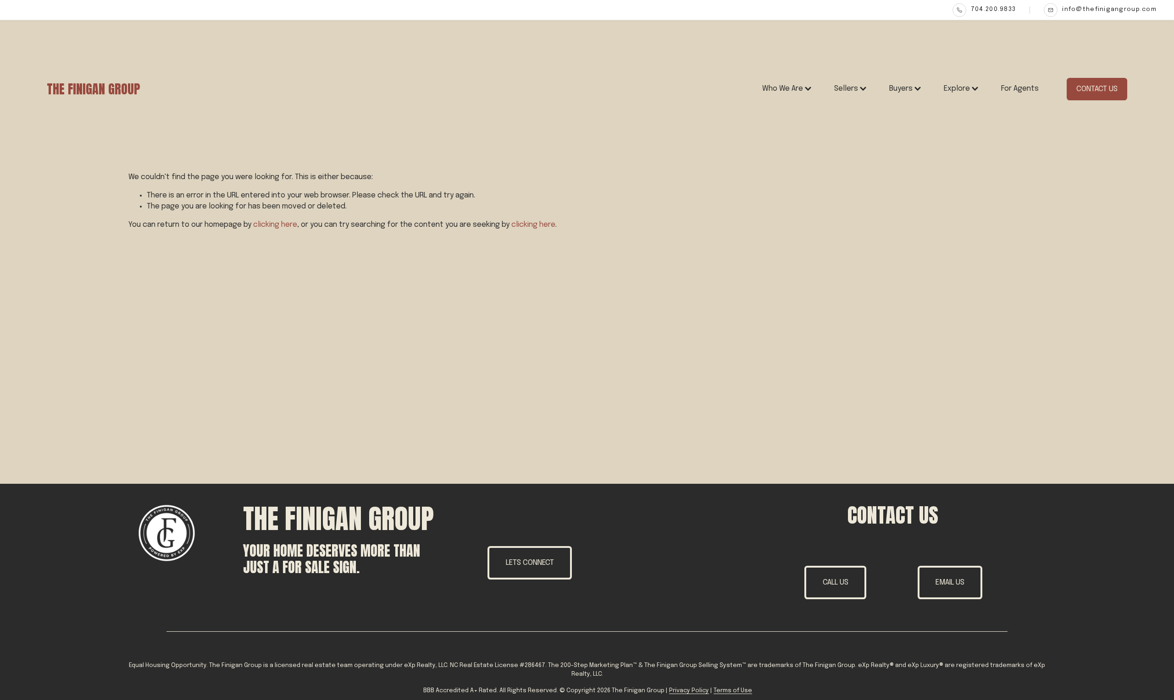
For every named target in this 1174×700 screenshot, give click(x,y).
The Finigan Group (93, 88)
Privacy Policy (689, 691)
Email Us (950, 582)
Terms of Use (733, 691)
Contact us (1097, 89)
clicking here (275, 225)
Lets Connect (530, 563)
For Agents (1020, 89)
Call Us (835, 582)
